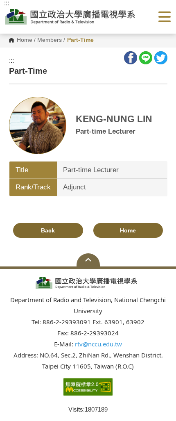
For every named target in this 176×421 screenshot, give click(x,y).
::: (11, 61)
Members (49, 40)
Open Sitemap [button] (88, 259)
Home (24, 40)
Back (48, 230)
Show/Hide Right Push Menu (164, 17)
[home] (72, 17)
